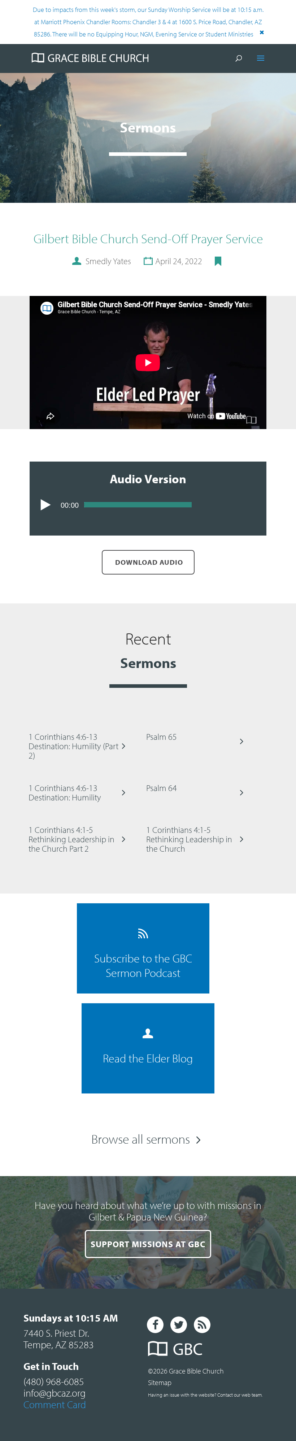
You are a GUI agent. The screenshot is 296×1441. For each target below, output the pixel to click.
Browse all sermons (140, 1138)
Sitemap (159, 1382)
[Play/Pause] (45, 505)
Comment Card (54, 1404)
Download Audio (148, 562)
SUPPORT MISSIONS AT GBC (148, 1244)
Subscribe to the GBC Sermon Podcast (143, 965)
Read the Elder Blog (148, 1058)
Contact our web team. (239, 1395)
